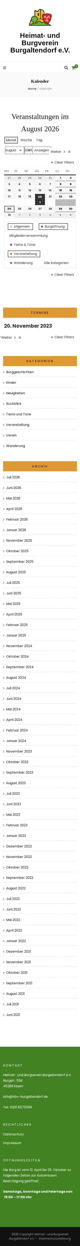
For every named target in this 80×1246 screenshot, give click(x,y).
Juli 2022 (13, 898)
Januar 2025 (16, 635)
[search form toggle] (66, 68)
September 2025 (19, 561)
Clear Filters (64, 162)
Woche (26, 140)
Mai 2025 (13, 603)
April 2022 (14, 930)
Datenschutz (13, 1134)
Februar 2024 (17, 730)
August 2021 (15, 993)
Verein (11, 435)
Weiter (56, 151)
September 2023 (19, 772)
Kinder (11, 382)
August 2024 (16, 677)
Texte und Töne (18, 414)
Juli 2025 (13, 582)
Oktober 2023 (17, 762)
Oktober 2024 (17, 656)
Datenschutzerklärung (55, 1238)
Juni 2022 (13, 909)
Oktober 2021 (16, 972)
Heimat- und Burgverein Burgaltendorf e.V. (40, 42)
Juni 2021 (13, 1014)
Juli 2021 (12, 1004)
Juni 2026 (13, 487)
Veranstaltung (17, 424)
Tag (39, 140)
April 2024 (14, 719)
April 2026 (14, 509)
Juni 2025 (13, 593)
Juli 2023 (13, 793)
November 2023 (19, 751)
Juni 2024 (13, 698)
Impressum (12, 1143)
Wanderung (15, 445)
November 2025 (19, 540)
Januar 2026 (16, 530)
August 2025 (16, 572)
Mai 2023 (13, 814)
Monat (11, 140)
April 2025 (14, 614)
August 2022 (16, 888)
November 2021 (18, 962)
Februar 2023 (16, 825)
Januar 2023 (16, 835)
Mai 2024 (13, 709)
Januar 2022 (16, 941)
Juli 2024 (13, 688)
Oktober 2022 (17, 867)
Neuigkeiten (15, 393)
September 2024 (20, 667)
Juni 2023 (13, 804)
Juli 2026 (13, 477)
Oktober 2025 (17, 551)
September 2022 (19, 877)
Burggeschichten (20, 372)
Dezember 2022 (19, 846)
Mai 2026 (13, 498)
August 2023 (16, 783)
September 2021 (19, 983)
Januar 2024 (16, 740)
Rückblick (14, 403)
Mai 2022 (13, 919)
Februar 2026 (17, 519)
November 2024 (19, 646)
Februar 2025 (17, 624)
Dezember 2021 (18, 951)
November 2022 (19, 856)
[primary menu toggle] (5, 68)
